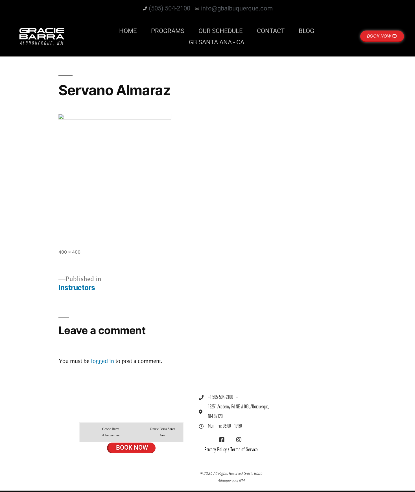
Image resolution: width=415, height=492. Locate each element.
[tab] (106, 432)
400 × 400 (69, 252)
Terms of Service (244, 449)
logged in (102, 361)
